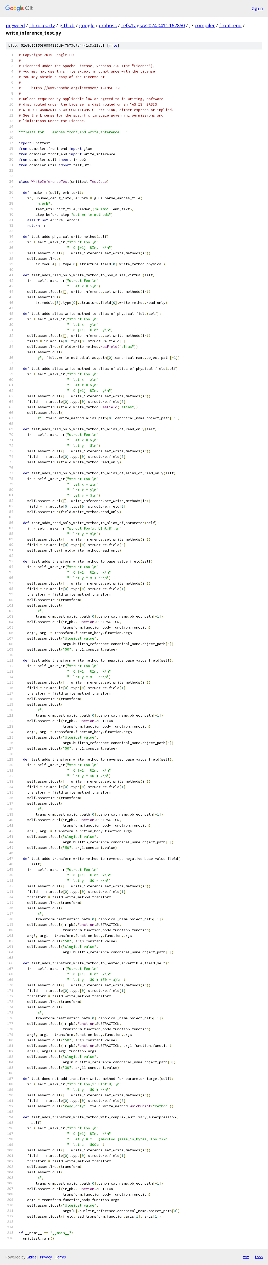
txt (246, 1257)
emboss (108, 25)
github (67, 25)
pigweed (15, 25)
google (86, 25)
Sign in (257, 8)
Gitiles (31, 1257)
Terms (60, 1257)
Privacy (46, 1257)
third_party (42, 25)
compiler (205, 25)
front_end (230, 25)
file (113, 45)
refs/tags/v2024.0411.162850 (153, 25)
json (258, 1257)
